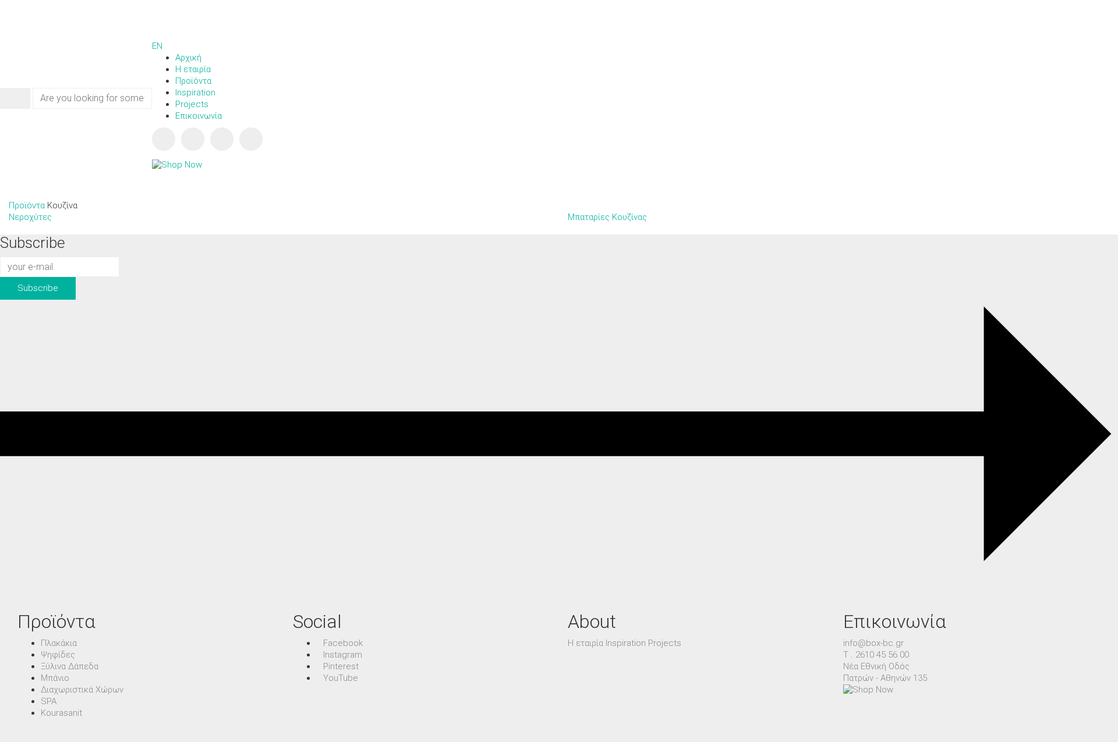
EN (157, 46)
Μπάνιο (55, 678)
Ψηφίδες (58, 654)
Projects (664, 643)
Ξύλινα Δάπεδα (69, 666)
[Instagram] (192, 139)
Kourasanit (61, 713)
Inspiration (626, 643)
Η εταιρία (585, 643)
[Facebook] (163, 139)
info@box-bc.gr (873, 643)
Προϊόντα (27, 205)
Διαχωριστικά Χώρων (82, 689)
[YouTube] (251, 139)
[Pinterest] (221, 139)
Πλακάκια (59, 643)
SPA (48, 701)
